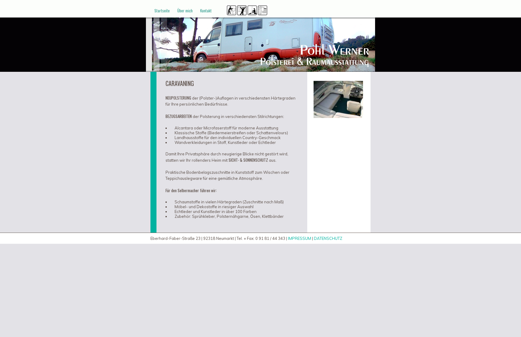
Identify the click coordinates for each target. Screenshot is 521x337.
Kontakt (206, 11)
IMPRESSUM (299, 238)
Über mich (185, 11)
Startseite (162, 11)
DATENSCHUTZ (328, 238)
